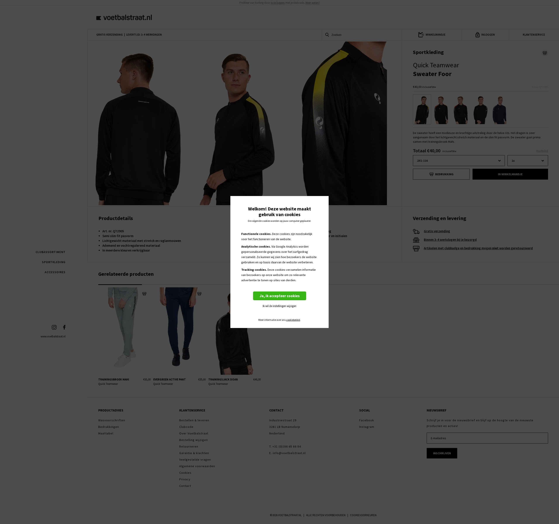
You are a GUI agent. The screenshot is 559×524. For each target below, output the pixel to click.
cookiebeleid (293, 319)
